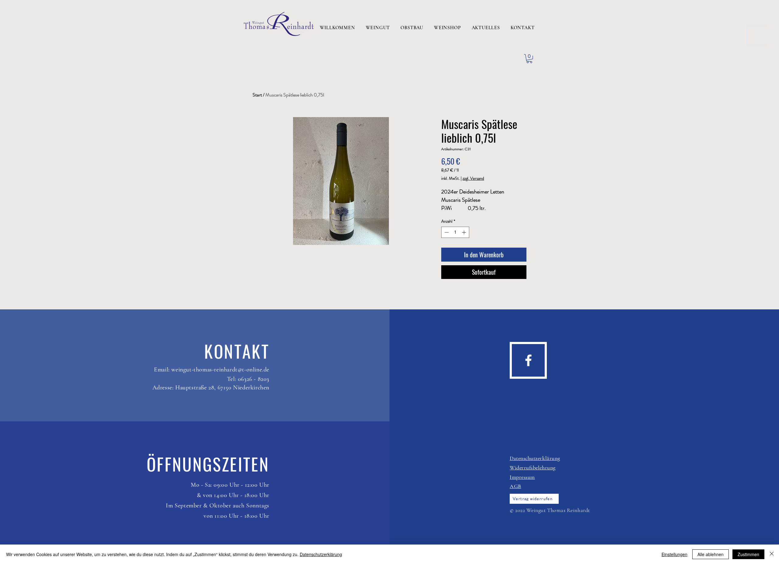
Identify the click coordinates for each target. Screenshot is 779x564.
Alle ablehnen (710, 554)
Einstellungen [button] (674, 554)
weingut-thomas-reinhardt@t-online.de (220, 369)
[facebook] (528, 360)
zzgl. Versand (473, 178)
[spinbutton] (455, 232)
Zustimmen (748, 554)
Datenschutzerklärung (321, 554)
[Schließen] (771, 554)
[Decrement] (446, 232)
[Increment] (464, 232)
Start (257, 94)
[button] (529, 58)
